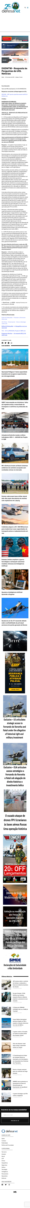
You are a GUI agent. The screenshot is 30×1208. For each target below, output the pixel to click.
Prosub (20, 77)
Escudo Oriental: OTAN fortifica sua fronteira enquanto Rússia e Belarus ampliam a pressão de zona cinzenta (20, 997)
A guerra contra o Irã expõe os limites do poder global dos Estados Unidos (20, 1033)
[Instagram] (9, 1184)
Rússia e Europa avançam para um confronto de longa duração (20, 1071)
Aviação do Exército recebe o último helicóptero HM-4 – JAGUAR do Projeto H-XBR (15, 437)
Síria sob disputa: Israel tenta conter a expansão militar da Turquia (19, 1045)
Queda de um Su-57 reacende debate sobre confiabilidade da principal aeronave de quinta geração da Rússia (14, 623)
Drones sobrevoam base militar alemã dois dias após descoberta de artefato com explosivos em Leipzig (14, 498)
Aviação (17, 77)
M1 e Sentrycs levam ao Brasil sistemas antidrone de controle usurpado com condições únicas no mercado (15, 468)
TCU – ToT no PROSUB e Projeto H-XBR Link (14, 330)
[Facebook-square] (2, 1184)
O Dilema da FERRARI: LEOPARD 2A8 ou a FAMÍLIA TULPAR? (20, 1009)
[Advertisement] (15, 21)
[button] (25, 8)
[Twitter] (5, 1184)
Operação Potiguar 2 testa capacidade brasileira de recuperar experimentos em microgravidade (14, 374)
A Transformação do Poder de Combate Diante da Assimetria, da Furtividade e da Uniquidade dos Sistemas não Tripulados (20, 1059)
